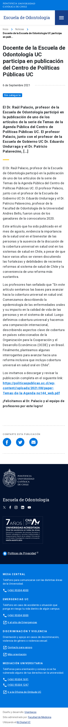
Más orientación (17, 654)
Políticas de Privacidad (19, 553)
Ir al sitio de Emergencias (22, 622)
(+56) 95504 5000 (18, 615)
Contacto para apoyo (20, 647)
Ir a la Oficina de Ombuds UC (24, 691)
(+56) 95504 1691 (18, 679)
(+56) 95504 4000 (18, 590)
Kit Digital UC (24, 722)
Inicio (5, 29)
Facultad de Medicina (39, 717)
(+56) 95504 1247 (18, 685)
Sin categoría (12, 95)
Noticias (19, 29)
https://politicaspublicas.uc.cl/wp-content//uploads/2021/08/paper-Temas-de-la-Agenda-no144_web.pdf (31, 388)
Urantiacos (30, 712)
